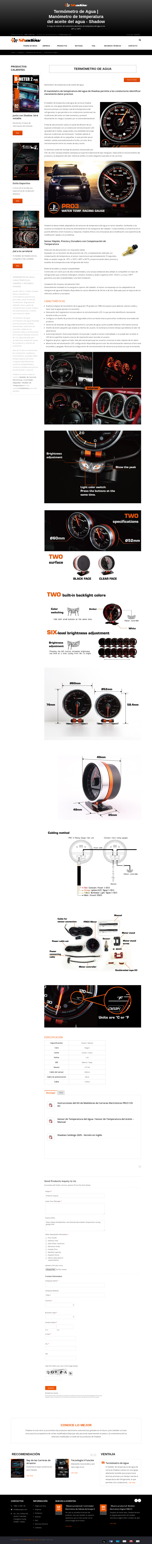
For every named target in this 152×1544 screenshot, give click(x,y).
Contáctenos (23, 388)
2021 (60, 1513)
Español (137, 34)
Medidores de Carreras (33, 52)
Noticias (79, 46)
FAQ (94, 46)
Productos (62, 46)
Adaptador (17, 383)
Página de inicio (30, 46)
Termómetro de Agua (50, 52)
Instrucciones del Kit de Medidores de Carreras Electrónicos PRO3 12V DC (95, 1104)
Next (95, 1455)
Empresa (46, 46)
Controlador (28, 380)
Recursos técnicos (113, 46)
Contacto (132, 46)
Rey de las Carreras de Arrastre (38, 1462)
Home (13, 52)
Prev (91, 1455)
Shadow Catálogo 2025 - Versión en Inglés (79, 1135)
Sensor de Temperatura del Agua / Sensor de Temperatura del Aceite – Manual (95, 1120)
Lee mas (29, 1476)
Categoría (21, 52)
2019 (104, 1513)
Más (17, 133)
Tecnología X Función (82, 1460)
